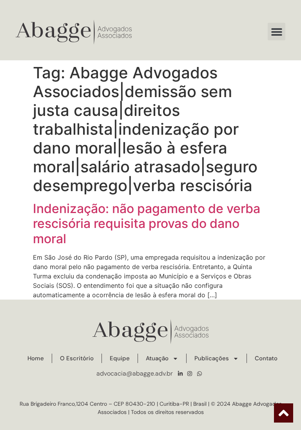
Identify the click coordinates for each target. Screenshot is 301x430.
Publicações (211, 358)
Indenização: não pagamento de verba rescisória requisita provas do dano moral (146, 223)
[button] (276, 31)
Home (35, 358)
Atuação (157, 358)
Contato (266, 358)
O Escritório (77, 358)
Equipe (120, 358)
